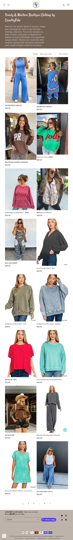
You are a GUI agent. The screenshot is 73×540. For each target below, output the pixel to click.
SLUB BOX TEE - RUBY (11, 379)
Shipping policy (41, 538)
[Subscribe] (38, 519)
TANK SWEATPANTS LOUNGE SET (13, 105)
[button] (4, 5)
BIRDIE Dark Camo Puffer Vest (44, 212)
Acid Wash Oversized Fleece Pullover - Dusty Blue (48, 324)
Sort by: (35, 54)
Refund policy (59, 536)
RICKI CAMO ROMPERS (11, 263)
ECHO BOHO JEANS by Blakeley (45, 491)
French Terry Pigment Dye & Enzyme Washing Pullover (49, 379)
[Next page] (50, 503)
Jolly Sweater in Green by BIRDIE (45, 157)
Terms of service (30, 538)
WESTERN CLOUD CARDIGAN (44, 106)
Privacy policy (19, 538)
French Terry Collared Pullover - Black (46, 268)
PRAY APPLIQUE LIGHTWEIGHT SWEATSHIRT (16, 162)
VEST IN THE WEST (10, 435)
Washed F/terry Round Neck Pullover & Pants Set (48, 435)
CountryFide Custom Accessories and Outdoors (28, 536)
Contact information (54, 538)
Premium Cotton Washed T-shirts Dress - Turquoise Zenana (18, 491)
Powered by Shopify (47, 536)
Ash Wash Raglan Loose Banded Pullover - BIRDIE (17, 212)
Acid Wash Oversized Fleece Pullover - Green (15, 324)
